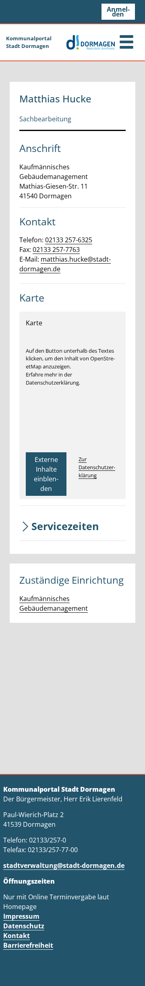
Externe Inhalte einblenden (46, 474)
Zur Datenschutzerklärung (97, 467)
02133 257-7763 (56, 249)
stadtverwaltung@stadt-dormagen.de (63, 865)
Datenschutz (23, 926)
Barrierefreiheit (28, 945)
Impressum (21, 916)
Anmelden (118, 12)
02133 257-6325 (68, 239)
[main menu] (126, 43)
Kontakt (16, 935)
